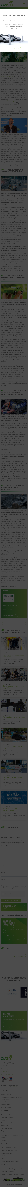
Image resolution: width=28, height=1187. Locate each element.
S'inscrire (16, 48)
